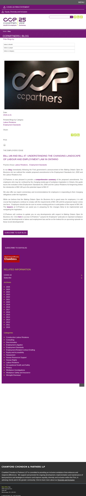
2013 (8, 320)
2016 (8, 312)
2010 (8, 327)
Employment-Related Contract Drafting (20, 350)
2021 (8, 299)
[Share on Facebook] (72, 135)
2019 (8, 304)
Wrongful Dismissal (13, 375)
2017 (8, 309)
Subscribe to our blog (15, 233)
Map (9, 487)
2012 (8, 322)
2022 (8, 297)
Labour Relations (9, 122)
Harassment (10, 355)
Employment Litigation (14, 345)
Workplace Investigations (15, 370)
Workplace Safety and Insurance (18, 373)
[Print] (4, 146)
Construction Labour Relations (17, 337)
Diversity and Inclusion (66, 480)
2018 (8, 307)
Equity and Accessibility (15, 352)
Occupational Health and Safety (18, 365)
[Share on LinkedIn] (78, 135)
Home (4, 31)
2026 (8, 287)
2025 (8, 289)
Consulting (10, 340)
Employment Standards (12, 125)
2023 (8, 294)
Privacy (9, 367)
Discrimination (11, 342)
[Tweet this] (75, 135)
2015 (8, 315)
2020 (8, 302)
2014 (8, 317)
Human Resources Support (16, 357)
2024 (8, 292)
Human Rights (11, 360)
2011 (8, 325)
